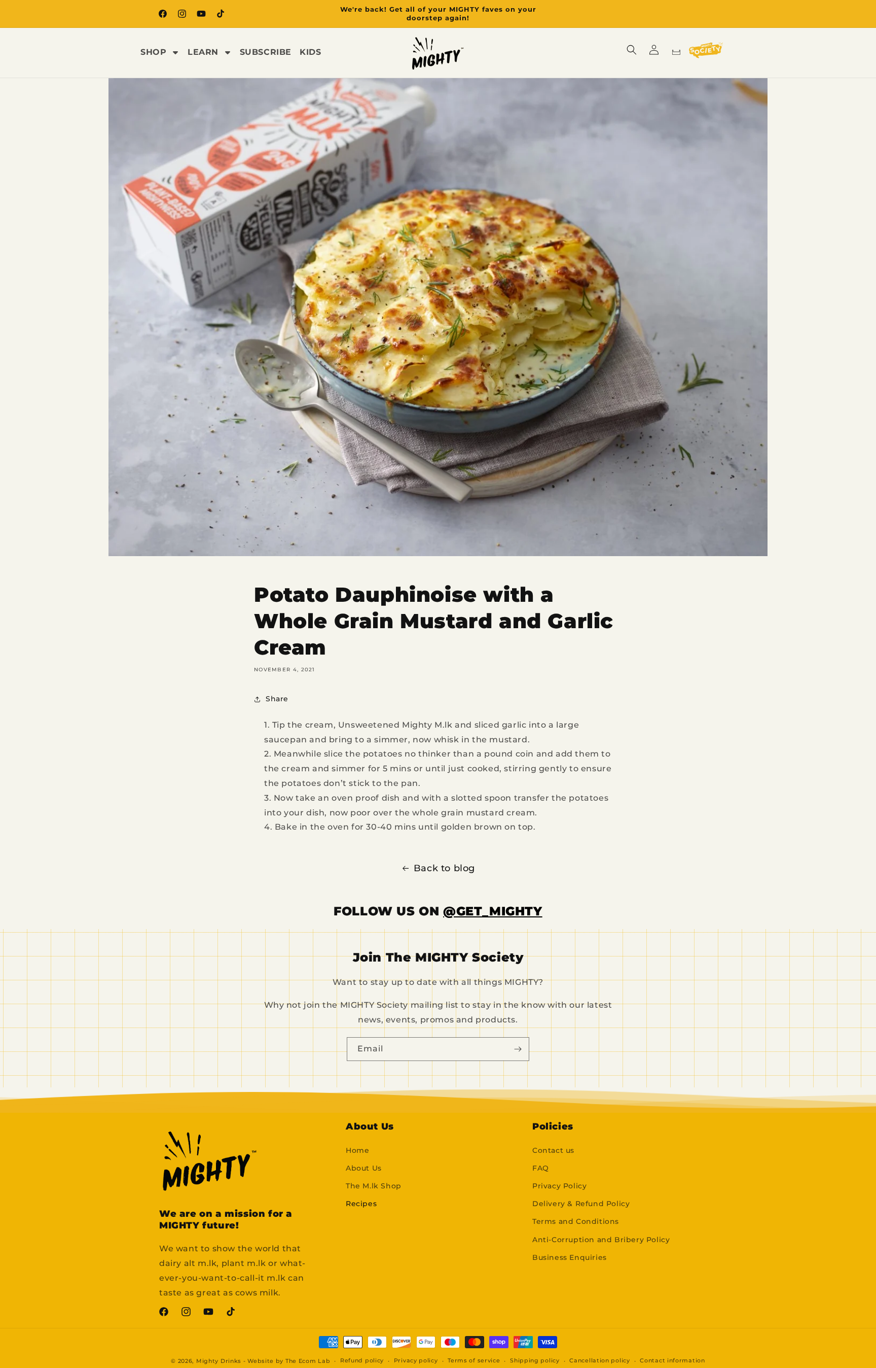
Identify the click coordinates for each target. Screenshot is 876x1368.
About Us (364, 1168)
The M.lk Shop (374, 1185)
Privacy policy (416, 1360)
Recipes (361, 1203)
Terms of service (474, 1360)
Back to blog (444, 868)
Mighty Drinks (218, 1360)
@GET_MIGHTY (492, 911)
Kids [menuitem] (310, 52)
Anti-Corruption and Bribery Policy (601, 1239)
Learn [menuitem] (203, 52)
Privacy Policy (559, 1185)
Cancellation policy (599, 1360)
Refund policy (362, 1360)
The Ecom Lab (307, 1360)
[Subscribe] (517, 1049)
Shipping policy (535, 1360)
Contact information (672, 1360)
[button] (631, 50)
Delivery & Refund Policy (581, 1203)
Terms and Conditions (575, 1221)
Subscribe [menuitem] (265, 52)
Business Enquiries (569, 1257)
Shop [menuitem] (153, 52)
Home (357, 1150)
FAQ (540, 1168)
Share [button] (277, 698)
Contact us (553, 1150)
